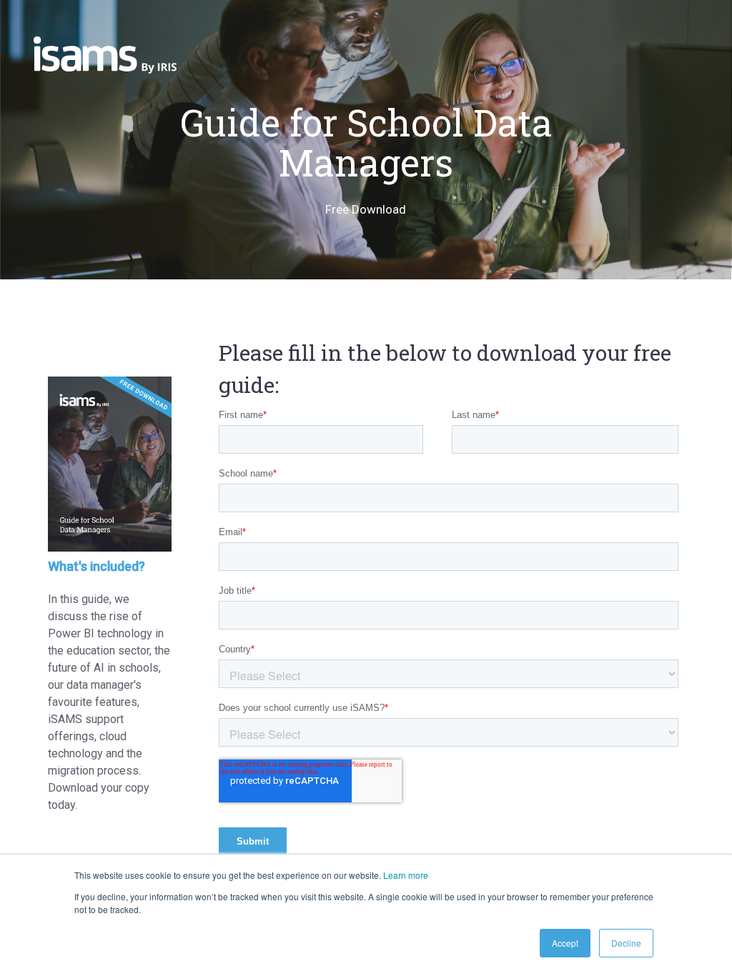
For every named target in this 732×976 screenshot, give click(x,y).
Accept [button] (565, 943)
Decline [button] (626, 943)
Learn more (405, 875)
